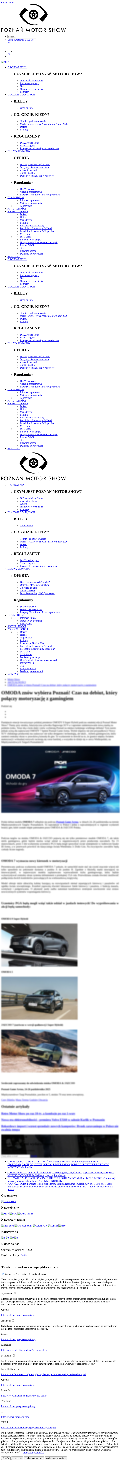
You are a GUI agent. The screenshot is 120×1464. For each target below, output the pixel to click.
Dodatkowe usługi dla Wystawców (37, 175)
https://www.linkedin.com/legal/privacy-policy (24, 1350)
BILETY (29, 39)
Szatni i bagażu (27, 145)
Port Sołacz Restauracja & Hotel (36, 228)
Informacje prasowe (30, 200)
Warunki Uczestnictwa (31, 191)
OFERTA (56, 1161)
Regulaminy (86, 1161)
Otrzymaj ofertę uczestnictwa (34, 167)
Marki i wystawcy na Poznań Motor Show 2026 (44, 124)
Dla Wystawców (28, 189)
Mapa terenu (26, 220)
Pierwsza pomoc (28, 251)
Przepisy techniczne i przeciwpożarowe (39, 148)
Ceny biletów (26, 108)
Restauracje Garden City (32, 225)
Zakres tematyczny (29, 83)
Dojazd (23, 126)
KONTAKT (14, 256)
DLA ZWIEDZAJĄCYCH (21, 94)
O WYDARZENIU (17, 67)
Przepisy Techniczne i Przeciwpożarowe (40, 194)
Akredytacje (26, 206)
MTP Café (25, 234)
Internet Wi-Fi (27, 245)
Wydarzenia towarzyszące (95, 1172)
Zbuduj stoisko (27, 173)
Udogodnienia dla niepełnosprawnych (39, 242)
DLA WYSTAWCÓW (19, 151)
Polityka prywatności (33, 1452)
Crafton (24, 1255)
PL (9, 42)
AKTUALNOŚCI (17, 208)
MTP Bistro (26, 236)
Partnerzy (24, 91)
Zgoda (8, 1274)
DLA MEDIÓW (16, 197)
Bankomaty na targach (31, 239)
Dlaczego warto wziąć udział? (35, 164)
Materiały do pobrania (31, 203)
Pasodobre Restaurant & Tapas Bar (37, 231)
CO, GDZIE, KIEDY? (41, 1164)
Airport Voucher (96, 1186)
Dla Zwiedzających (29, 142)
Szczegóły (21, 1274)
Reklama (66, 1161)
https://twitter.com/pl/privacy (15, 1417)
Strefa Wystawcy (16, 39)
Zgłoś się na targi (28, 170)
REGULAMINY (61, 1164)
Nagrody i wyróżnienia (31, 89)
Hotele (23, 217)
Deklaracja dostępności (31, 253)
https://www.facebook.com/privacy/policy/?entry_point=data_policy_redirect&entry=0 (43, 1374)
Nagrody (75, 1161)
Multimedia (26, 1167)
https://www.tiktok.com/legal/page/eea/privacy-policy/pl (28, 1427)
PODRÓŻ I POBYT (18, 211)
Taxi (22, 248)
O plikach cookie (39, 1274)
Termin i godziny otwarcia (33, 121)
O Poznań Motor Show (31, 80)
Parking (24, 129)
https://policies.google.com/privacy (18, 1315)
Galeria (23, 86)
